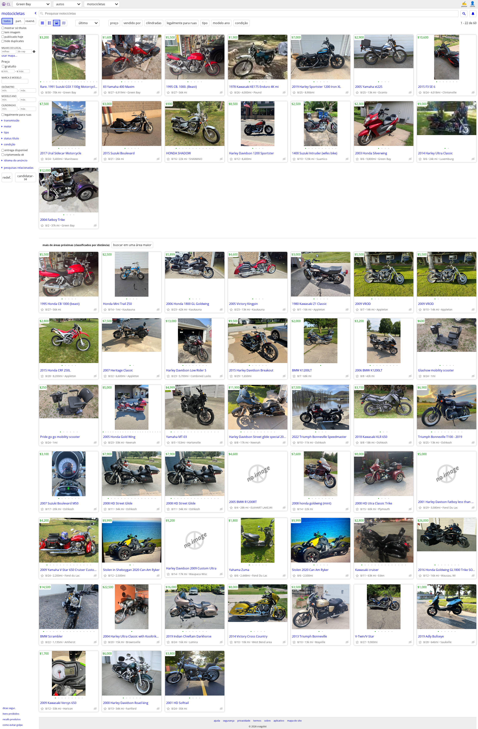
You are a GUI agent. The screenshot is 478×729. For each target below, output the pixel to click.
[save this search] (473, 13)
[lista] (42, 23)
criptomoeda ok (14, 154)
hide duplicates (14, 41)
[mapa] (63, 23)
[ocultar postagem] (95, 92)
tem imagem (12, 32)
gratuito (10, 66)
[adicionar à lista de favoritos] (42, 92)
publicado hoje (13, 36)
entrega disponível (16, 150)
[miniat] (49, 23)
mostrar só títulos (15, 28)
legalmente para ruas (17, 114)
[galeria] (56, 23)
